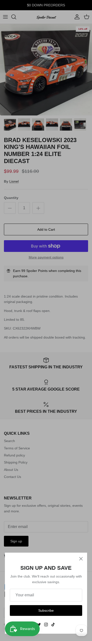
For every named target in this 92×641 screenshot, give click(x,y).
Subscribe (46, 610)
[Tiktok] (53, 624)
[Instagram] (46, 624)
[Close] (81, 558)
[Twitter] (39, 624)
